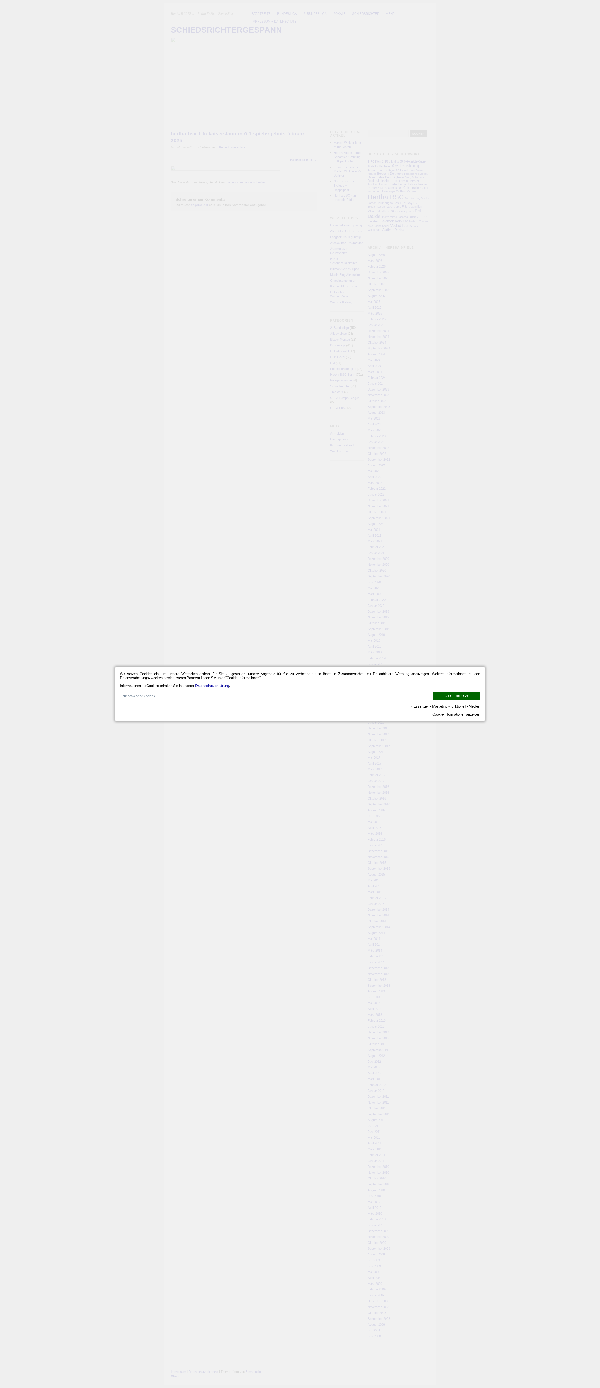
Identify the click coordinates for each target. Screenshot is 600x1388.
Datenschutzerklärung (212, 686)
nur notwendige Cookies (139, 696)
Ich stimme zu (456, 695)
